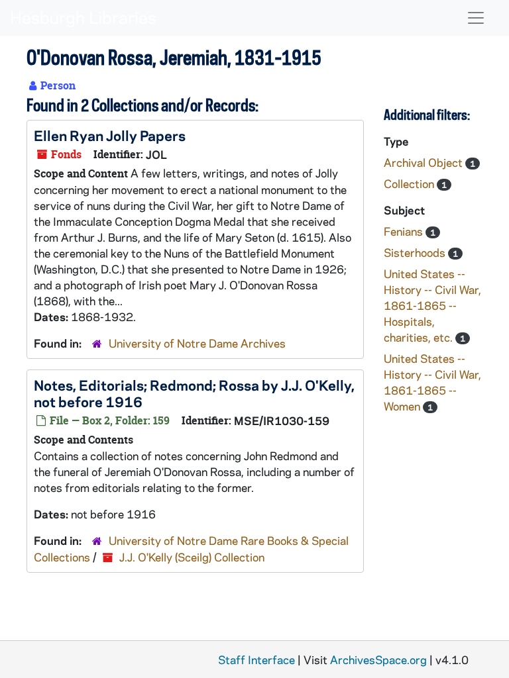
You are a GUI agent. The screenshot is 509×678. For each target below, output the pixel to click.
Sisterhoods (416, 252)
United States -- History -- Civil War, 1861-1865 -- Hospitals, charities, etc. (432, 305)
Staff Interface (256, 659)
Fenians (404, 231)
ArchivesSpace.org (378, 659)
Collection (410, 183)
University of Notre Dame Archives (197, 343)
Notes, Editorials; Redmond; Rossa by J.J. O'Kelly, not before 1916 (194, 393)
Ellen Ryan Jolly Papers (110, 135)
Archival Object (424, 162)
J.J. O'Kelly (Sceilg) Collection (191, 557)
